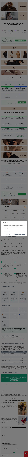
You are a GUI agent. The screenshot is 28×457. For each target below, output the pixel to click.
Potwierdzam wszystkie (19, 234)
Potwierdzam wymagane (8, 234)
